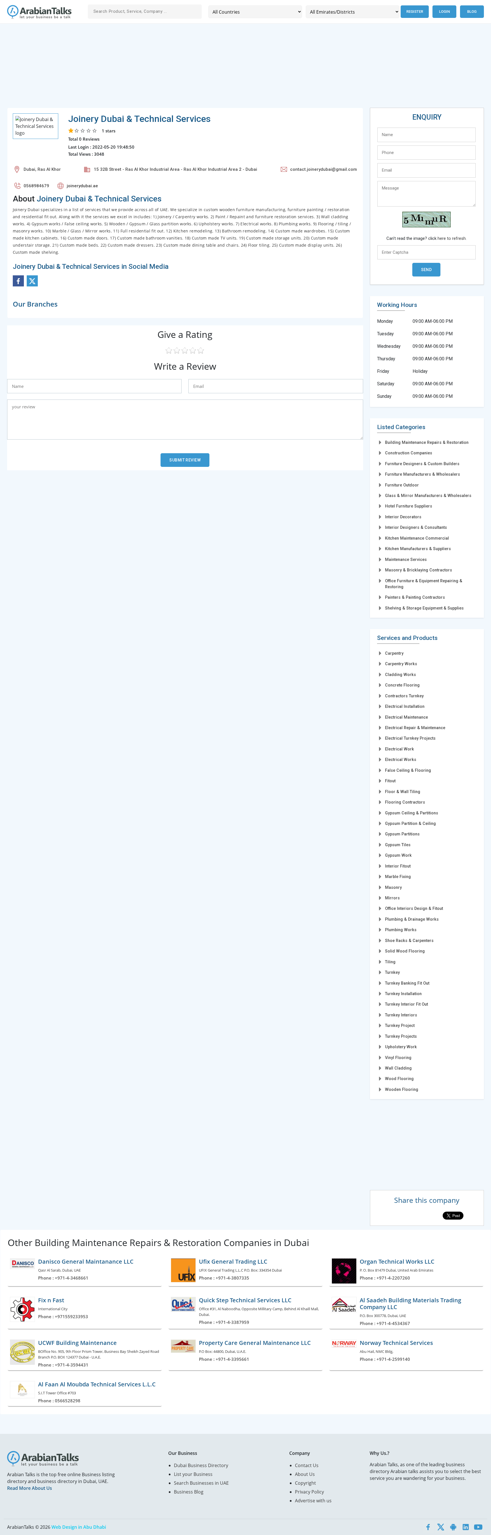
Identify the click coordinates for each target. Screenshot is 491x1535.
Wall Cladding (398, 1068)
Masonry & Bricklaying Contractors (418, 570)
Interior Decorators (403, 517)
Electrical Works (400, 759)
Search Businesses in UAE (201, 1483)
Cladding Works (400, 674)
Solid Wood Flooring (405, 951)
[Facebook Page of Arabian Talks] (428, 1527)
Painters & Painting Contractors (415, 597)
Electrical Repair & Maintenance (415, 727)
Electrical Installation (405, 706)
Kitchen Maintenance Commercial (417, 538)
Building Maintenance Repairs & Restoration (427, 442)
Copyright (305, 1483)
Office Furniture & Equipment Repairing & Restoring (423, 584)
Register (414, 11)
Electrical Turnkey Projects (410, 738)
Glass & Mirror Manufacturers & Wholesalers (428, 495)
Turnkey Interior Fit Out (406, 1004)
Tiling (390, 962)
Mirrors (392, 898)
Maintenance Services (406, 559)
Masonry (393, 887)
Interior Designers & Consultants (416, 527)
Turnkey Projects (401, 1036)
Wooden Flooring (401, 1089)
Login (444, 11)
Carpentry (394, 653)
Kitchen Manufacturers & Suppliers (418, 548)
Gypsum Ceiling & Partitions (411, 813)
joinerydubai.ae (82, 185)
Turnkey (392, 972)
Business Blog (188, 1492)
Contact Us (307, 1465)
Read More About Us (29, 1488)
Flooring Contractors (405, 802)
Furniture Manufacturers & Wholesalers (422, 474)
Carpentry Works (401, 664)
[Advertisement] (177, 68)
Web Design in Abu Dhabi (78, 1527)
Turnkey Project (400, 1025)
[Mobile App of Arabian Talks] (453, 1527)
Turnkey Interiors (401, 1015)
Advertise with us (313, 1500)
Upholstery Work (401, 1047)
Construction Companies (408, 453)
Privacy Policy (309, 1492)
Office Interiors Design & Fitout (414, 908)
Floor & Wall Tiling (402, 791)
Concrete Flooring (402, 685)
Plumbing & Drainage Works (412, 919)
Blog (472, 11)
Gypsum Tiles (398, 845)
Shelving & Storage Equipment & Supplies (424, 608)
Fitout (390, 781)
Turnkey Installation (403, 993)
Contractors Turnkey (404, 696)
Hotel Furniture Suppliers (408, 506)
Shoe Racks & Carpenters (409, 940)
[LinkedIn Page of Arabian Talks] (465, 1527)
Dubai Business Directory (201, 1465)
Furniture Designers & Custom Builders (422, 463)
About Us (305, 1474)
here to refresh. (452, 238)
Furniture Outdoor (402, 485)
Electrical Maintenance (406, 717)
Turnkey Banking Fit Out (407, 983)
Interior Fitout (398, 866)
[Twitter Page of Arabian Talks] (440, 1527)
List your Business (193, 1474)
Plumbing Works (401, 929)
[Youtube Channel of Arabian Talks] (478, 1527)
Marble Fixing (398, 876)
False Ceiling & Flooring (408, 770)
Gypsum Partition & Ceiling (410, 823)
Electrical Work (399, 749)
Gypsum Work (398, 855)
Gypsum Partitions (402, 834)
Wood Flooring (399, 1078)
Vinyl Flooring (398, 1057)
